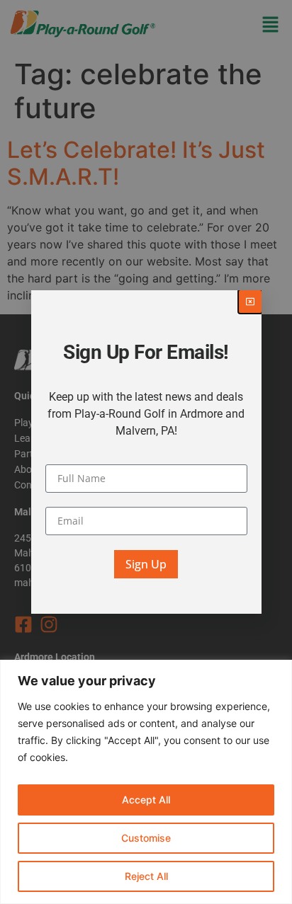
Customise (146, 838)
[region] (146, 782)
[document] (146, 452)
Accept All (146, 800)
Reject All (146, 876)
